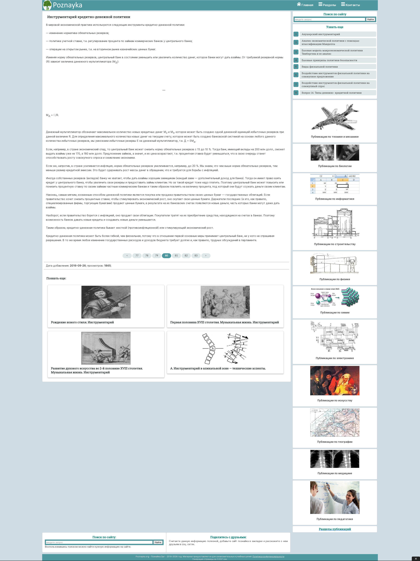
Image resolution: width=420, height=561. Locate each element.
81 (176, 255)
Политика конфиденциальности (268, 556)
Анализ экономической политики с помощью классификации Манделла (330, 42)
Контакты (353, 5)
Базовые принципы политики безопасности (329, 60)
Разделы (329, 5)
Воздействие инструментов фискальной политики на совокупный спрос (335, 84)
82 (186, 255)
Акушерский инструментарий (321, 34)
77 (137, 255)
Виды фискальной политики (320, 66)
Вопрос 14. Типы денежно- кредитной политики (332, 92)
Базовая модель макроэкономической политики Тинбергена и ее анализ (332, 52)
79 (156, 255)
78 (146, 255)
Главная (307, 5)
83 (196, 255)
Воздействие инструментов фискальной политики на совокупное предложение (335, 75)
